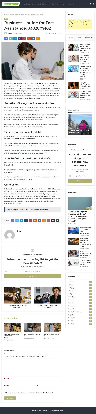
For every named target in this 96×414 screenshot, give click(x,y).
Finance (38, 4)
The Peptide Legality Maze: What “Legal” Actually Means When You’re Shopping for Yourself (78, 216)
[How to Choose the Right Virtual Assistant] (73, 262)
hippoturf (72, 282)
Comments (89, 38)
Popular (70, 38)
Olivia (9, 33)
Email (6, 385)
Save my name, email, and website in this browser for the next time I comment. (29, 392)
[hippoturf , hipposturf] (10, 4)
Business (31, 4)
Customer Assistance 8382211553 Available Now (11, 336)
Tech (63, 4)
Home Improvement (75, 312)
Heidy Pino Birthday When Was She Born (85, 85)
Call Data (72, 318)
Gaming (71, 323)
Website (36, 385)
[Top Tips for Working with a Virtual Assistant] (73, 253)
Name (6, 379)
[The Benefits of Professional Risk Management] (73, 230)
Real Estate (56, 4)
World (12, 14)
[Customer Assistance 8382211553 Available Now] (12, 327)
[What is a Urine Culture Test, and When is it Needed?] (73, 94)
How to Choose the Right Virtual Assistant (85, 262)
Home (25, 4)
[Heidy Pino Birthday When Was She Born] (73, 85)
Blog (70, 294)
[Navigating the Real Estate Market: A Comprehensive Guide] (73, 241)
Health (44, 4)
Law (49, 4)
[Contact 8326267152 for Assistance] (32, 327)
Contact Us (70, 4)
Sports (71, 315)
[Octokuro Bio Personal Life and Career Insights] (73, 58)
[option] (80, 124)
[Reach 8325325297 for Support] (52, 327)
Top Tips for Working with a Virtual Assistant (85, 253)
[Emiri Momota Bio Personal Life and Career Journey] (73, 47)
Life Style (72, 297)
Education (72, 309)
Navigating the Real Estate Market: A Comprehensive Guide (85, 242)
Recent (79, 38)
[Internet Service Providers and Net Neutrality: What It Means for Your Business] (73, 68)
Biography (72, 288)
